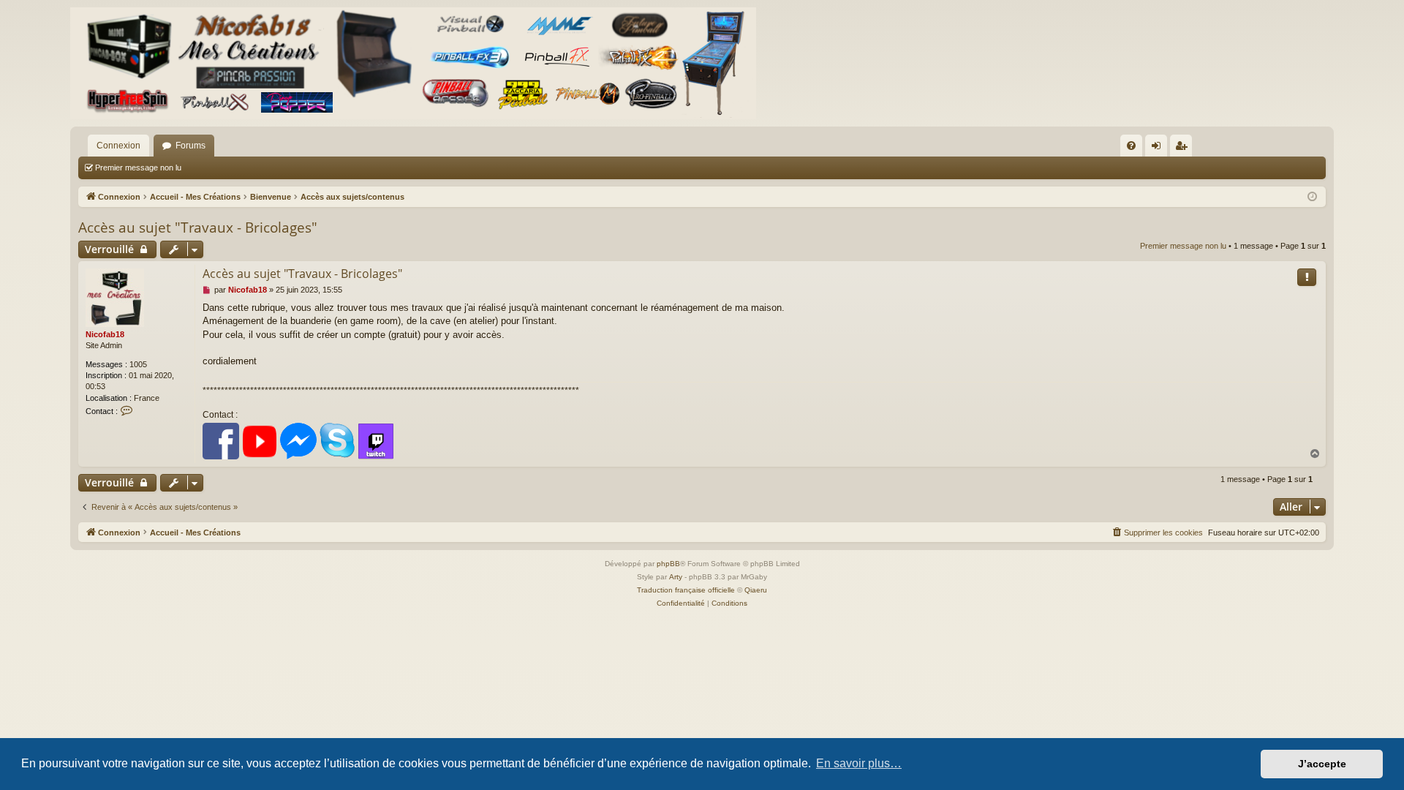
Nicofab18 (105, 334)
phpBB (668, 564)
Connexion (118, 145)
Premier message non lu (138, 167)
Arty (675, 577)
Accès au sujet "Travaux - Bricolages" (197, 227)
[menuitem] (1131, 146)
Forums (190, 145)
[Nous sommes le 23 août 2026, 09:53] (1312, 197)
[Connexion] (413, 63)
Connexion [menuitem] (1159, 148)
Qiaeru (755, 590)
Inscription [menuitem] (1184, 148)
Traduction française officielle (686, 590)
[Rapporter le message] (1306, 277)
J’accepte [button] (1322, 764)
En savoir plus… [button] (859, 763)
